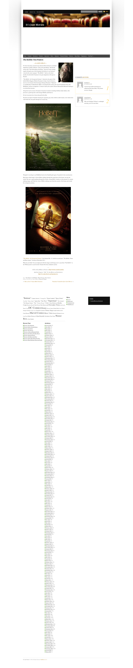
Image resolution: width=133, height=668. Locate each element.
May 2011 (48, 616)
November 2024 (49, 359)
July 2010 (48, 632)
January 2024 (49, 376)
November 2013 (49, 567)
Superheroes (84, 56)
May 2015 (48, 539)
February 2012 (49, 601)
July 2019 (48, 461)
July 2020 (48, 443)
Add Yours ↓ (86, 77)
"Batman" (27, 298)
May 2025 (48, 350)
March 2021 (48, 431)
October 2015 (49, 531)
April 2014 (48, 558)
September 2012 (49, 589)
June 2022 (48, 407)
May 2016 (48, 523)
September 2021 (49, 421)
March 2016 (48, 526)
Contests (29, 56)
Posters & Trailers (64, 56)
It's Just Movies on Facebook (97, 301)
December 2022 (49, 397)
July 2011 (48, 612)
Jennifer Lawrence (40, 310)
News (52, 56)
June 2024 (48, 367)
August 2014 (48, 552)
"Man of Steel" (31, 301)
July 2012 (48, 593)
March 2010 (48, 638)
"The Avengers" (60, 301)
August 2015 (48, 534)
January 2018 (49, 490)
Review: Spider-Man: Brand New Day (32, 338)
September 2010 (49, 629)
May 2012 (48, 596)
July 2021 (48, 425)
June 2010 (48, 634)
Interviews (47, 56)
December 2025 (49, 338)
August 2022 (48, 403)
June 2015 (48, 537)
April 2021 (48, 429)
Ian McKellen (34, 277)
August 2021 (48, 423)
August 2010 (48, 630)
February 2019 (49, 469)
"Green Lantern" (51, 298)
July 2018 (48, 480)
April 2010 (48, 637)
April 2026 (48, 332)
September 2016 (49, 516)
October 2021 (49, 420)
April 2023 (48, 390)
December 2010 (49, 624)
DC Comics (34, 307)
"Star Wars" (44, 301)
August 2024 (48, 364)
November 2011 (49, 606)
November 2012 (49, 586)
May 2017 (48, 503)
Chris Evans (37, 305)
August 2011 (48, 611)
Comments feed (71, 302)
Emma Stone (56, 308)
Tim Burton (47, 316)
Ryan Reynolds (40, 316)
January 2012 (49, 603)
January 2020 (49, 451)
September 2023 (49, 382)
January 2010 (49, 642)
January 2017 (49, 509)
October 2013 (49, 568)
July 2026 (48, 327)
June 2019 (48, 462)
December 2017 (49, 492)
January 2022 (49, 415)
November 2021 (49, 418)
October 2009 (49, 647)
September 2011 (49, 609)
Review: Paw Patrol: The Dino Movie (32, 333)
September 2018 (49, 477)
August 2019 (48, 459)
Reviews (71, 56)
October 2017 (49, 495)
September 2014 (49, 550)
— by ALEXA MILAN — (40, 63)
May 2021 (48, 428)
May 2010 (48, 635)
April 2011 (48, 617)
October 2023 (49, 381)
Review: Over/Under (28, 328)
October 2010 (49, 627)
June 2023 (48, 387)
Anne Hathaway (53, 303)
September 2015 (49, 532)
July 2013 (48, 573)
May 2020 (48, 446)
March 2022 (48, 412)
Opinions (57, 56)
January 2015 (49, 544)
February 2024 (49, 374)
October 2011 (49, 607)
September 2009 (49, 648)
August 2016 (48, 518)
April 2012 (48, 598)
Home (26, 12)
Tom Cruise (52, 316)
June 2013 (48, 575)
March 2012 (48, 599)
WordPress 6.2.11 (44, 659)
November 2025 (49, 340)
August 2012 (48, 591)
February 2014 (49, 562)
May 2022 (48, 408)
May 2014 (48, 557)
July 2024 (48, 366)
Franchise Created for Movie (62, 281)
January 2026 (49, 336)
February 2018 (49, 488)
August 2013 (48, 572)
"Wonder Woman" (41, 303)
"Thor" (35, 303)
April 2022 (48, 410)
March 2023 (48, 392)
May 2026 (48, 330)
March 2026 (48, 333)
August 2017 (48, 498)
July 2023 (48, 385)
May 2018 (48, 483)
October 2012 (49, 588)
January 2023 (49, 395)
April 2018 (48, 485)
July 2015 (48, 536)
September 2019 (49, 457)
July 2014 (48, 554)
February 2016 (49, 527)
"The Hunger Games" (28, 303)
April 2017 (48, 505)
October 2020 (49, 438)
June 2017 (48, 501)
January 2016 (49, 529)
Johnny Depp (49, 310)
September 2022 (49, 402)
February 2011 (49, 620)
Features (41, 56)
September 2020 (49, 439)
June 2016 (48, 521)
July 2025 (48, 346)
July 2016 (48, 519)
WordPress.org (71, 304)
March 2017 (48, 506)
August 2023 (48, 384)
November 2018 (49, 474)
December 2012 (49, 585)
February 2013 (49, 581)
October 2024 (49, 361)
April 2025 (48, 351)
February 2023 (49, 394)
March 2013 (48, 580)
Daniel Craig (25, 308)
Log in (69, 299)
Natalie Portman (57, 313)
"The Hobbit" (28, 277)
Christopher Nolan (54, 305)
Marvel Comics (37, 312)
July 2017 (48, 500)
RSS (107, 11)
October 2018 (49, 475)
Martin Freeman (41, 277)
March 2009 (48, 651)
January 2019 (49, 470)
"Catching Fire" (43, 298)
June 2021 (48, 426)
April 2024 (48, 371)
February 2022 (49, 413)
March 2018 (48, 487)
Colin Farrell (62, 305)
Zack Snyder (31, 319)
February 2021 (49, 433)
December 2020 (49, 434)
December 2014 (49, 545)
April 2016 (48, 524)
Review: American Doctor (29, 335)
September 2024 (49, 363)
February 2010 (49, 640)
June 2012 (48, 594)
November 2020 (49, 436)
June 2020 (48, 444)
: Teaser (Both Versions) (33, 281)
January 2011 (49, 622)
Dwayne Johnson (50, 308)
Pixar (26, 316)
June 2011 (48, 614)
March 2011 (48, 619)
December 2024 (49, 358)
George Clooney (26, 310)
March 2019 (48, 467)
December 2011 (49, 604)
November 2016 (49, 513)
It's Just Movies (35, 24)
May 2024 (48, 369)
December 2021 (49, 416)
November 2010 (49, 625)
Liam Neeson (26, 313)
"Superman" (52, 300)
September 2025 (49, 343)
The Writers (40, 12)
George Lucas (33, 310)
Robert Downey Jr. (32, 316)
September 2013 (49, 570)
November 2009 (49, 645)
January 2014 (49, 563)
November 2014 (49, 547)
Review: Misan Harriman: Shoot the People (33, 340)
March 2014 (48, 560)
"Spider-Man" (37, 301)
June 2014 (48, 555)
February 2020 (49, 449)
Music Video (48, 313)
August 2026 (48, 325)
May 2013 (48, 576)
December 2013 (49, 565)
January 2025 (49, 356)
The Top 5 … (91, 56)
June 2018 (48, 482)
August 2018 (48, 478)
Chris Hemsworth (44, 305)
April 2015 (48, 540)
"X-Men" (47, 303)
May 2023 (48, 389)
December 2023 (49, 377)
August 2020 (48, 441)
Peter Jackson (48, 277)
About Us (32, 12)
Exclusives (35, 56)
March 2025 (48, 353)
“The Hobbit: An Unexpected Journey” (32, 258)
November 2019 (49, 454)
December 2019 (49, 452)
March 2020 (48, 447)
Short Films (77, 56)
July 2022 (48, 405)
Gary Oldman (62, 308)
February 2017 (49, 508)
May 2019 (48, 464)
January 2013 (49, 583)
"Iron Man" (25, 301)
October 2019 (49, 456)
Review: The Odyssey (28, 330)
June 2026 (48, 328)
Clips (25, 56)
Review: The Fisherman (29, 325)
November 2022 (49, 398)
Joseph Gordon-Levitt (58, 310)
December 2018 (49, 472)
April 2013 (48, 578)
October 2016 (49, 514)
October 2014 (49, 549)
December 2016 (49, 511)
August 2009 (48, 650)
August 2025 (48, 345)
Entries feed (70, 301)
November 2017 (49, 493)
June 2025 (48, 348)
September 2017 (49, 496)
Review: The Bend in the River (30, 336)
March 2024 (48, 372)
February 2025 (49, 354)
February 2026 (49, 335)
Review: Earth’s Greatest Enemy (31, 327)
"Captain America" (35, 298)
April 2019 (48, 465)
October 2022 (49, 400)
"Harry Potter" (59, 298)
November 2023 (49, 379)
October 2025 (49, 341)
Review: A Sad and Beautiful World (31, 332)
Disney (44, 308)
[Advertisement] (66, 4)
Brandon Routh (30, 305)
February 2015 (49, 542)
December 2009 (49, 643)
